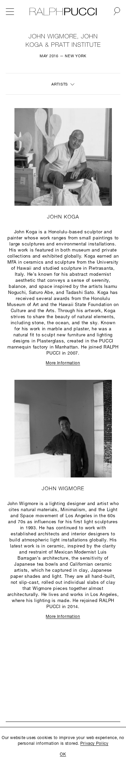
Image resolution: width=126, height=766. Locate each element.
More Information (63, 363)
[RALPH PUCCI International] (63, 12)
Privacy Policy (94, 744)
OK (63, 755)
